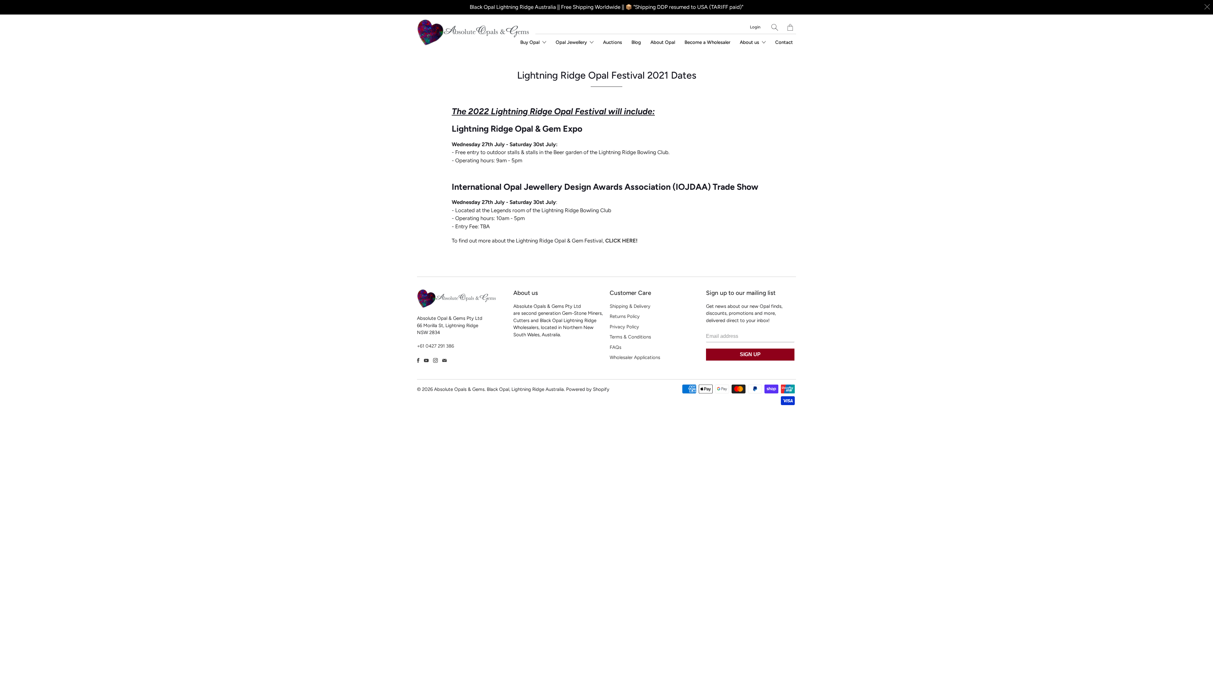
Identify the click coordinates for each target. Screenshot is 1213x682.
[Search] (774, 27)
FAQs (615, 347)
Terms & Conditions (630, 337)
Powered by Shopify (587, 389)
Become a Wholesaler (707, 42)
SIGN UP (750, 354)
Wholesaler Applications (635, 357)
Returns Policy (625, 316)
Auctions (612, 42)
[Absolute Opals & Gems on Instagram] (435, 360)
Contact (784, 42)
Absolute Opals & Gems (459, 389)
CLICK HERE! (621, 240)
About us (750, 42)
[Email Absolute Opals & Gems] (444, 360)
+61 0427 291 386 (435, 346)
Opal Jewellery (572, 42)
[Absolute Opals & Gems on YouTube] (426, 360)
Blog (636, 42)
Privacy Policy (624, 327)
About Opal (662, 42)
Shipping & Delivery (630, 306)
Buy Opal (530, 42)
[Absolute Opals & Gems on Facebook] (418, 360)
